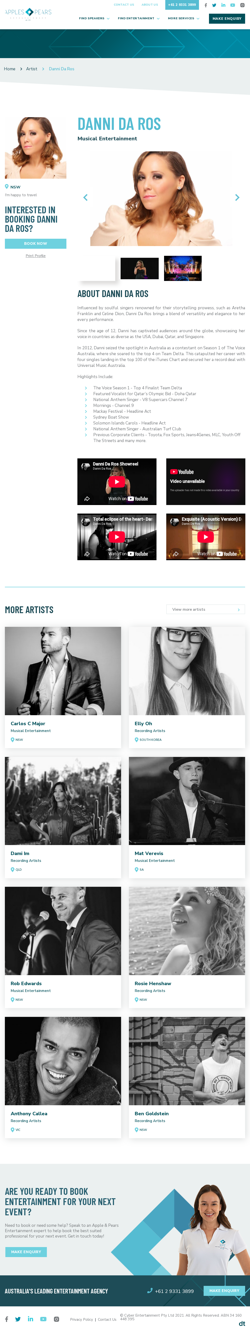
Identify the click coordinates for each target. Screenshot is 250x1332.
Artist (31, 69)
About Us (150, 5)
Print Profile (36, 256)
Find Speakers (91, 18)
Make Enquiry (227, 18)
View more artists (188, 609)
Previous (86, 197)
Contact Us (124, 5)
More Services (181, 18)
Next (236, 197)
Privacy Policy (81, 1319)
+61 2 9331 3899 (182, 4)
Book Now (35, 243)
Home (9, 69)
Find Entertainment (136, 18)
